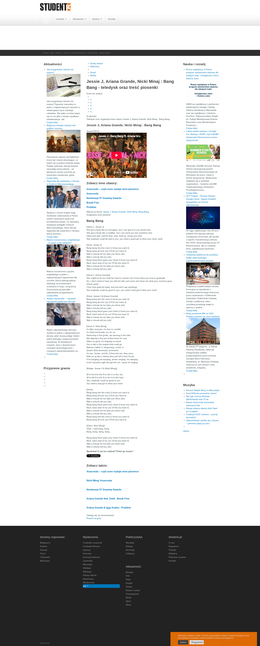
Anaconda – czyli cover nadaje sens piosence (113, 189)
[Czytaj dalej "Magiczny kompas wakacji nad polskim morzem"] (63, 141)
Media (93, 75)
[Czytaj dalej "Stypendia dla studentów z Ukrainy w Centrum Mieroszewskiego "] (63, 197)
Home (46, 53)
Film (128, 576)
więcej (186, 431)
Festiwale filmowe (91, 546)
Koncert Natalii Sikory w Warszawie (202, 390)
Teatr (128, 579)
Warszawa (45, 561)
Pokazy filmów (89, 575)
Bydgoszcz (45, 542)
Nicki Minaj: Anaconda (99, 480)
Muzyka (129, 572)
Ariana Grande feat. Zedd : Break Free (108, 498)
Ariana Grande (119, 212)
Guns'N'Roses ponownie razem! (201, 393)
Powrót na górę (94, 518)
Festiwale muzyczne (92, 542)
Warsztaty (87, 564)
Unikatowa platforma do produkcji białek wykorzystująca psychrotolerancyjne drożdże (202, 257)
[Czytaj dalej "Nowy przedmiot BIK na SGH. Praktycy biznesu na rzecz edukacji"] (203, 331)
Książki (129, 583)
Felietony (130, 553)
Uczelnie (60, 19)
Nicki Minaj (132, 212)
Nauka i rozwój (133, 590)
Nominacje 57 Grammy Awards (104, 198)
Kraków (43, 546)
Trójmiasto (45, 557)
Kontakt (111, 19)
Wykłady (87, 568)
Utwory (58, 53)
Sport (128, 601)
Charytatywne (132, 594)
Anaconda (92, 193)
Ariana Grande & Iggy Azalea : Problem (109, 507)
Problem (91, 207)
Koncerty (87, 553)
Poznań (43, 550)
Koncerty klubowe (91, 557)
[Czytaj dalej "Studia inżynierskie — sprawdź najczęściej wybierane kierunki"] (63, 314)
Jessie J (107, 212)
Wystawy (87, 571)
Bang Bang (143, 212)
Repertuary (88, 579)
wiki (52, 53)
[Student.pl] (55, 8)
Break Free (93, 202)
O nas (171, 542)
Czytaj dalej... (53, 122)
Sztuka (129, 586)
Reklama (173, 553)
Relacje (129, 546)
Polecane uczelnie (177, 557)
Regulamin (174, 546)
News (128, 605)
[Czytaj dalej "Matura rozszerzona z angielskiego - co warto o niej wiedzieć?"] (63, 255)
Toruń (42, 553)
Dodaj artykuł (96, 63)
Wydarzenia (88, 582)
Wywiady (130, 542)
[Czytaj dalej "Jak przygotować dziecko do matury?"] (63, 85)
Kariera (96, 19)
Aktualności (78, 19)
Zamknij (183, 642)
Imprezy (87, 550)
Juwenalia (87, 561)
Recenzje (130, 550)
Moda (128, 597)
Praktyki (172, 550)
